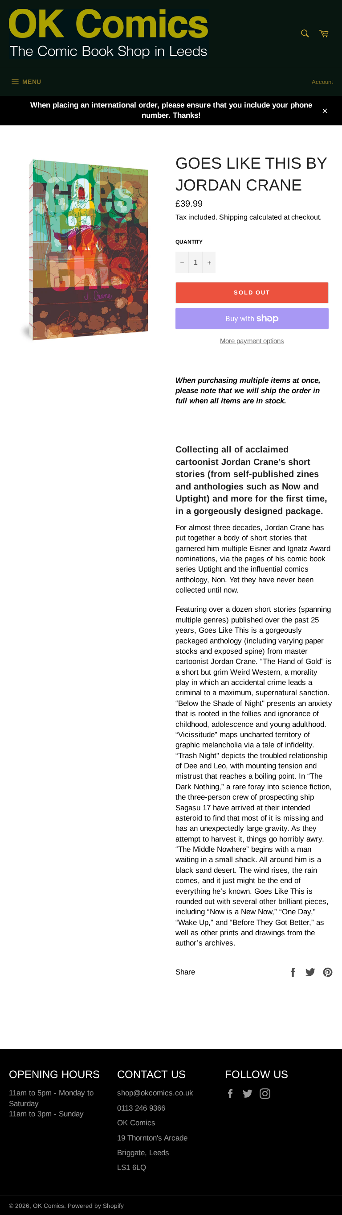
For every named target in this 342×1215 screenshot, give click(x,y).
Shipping (233, 217)
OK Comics (48, 1206)
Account (322, 82)
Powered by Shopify (96, 1206)
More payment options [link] (252, 340)
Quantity (189, 242)
